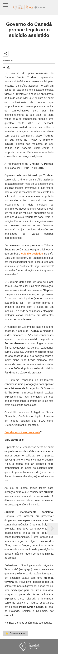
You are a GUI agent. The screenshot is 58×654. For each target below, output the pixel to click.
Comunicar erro (15, 633)
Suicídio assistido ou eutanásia (22, 432)
